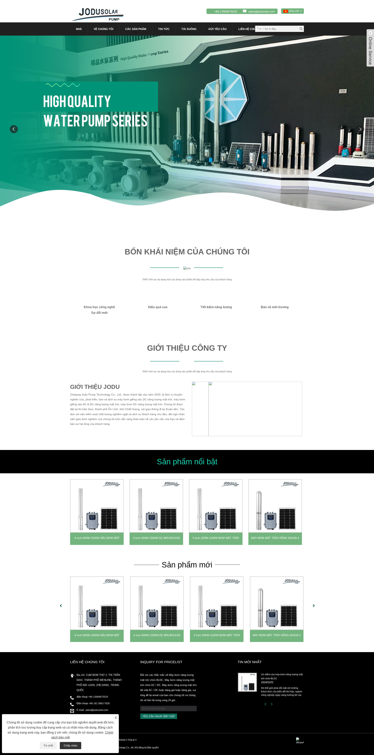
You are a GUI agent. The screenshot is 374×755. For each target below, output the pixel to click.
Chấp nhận (70, 745)
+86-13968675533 (98, 696)
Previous (14, 129)
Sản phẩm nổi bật (187, 461)
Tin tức (163, 29)
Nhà (79, 29)
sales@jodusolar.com (261, 11)
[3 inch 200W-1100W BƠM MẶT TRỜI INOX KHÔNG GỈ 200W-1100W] (215, 505)
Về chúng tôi (103, 29)
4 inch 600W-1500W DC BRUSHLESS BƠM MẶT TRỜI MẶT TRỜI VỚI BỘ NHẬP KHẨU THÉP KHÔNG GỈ (156, 539)
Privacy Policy (127, 740)
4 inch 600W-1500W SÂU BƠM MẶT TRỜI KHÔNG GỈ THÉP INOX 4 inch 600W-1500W (97, 539)
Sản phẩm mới (187, 564)
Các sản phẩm (135, 29)
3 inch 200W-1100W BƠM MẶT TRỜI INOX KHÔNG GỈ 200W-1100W (216, 539)
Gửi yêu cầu (217, 29)
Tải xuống (189, 29)
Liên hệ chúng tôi (251, 29)
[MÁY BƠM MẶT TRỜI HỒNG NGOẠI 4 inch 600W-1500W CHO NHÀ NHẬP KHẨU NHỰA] (275, 505)
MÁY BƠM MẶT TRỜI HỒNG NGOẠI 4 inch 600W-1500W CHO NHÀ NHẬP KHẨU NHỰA (275, 539)
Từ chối (48, 745)
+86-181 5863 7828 (99, 703)
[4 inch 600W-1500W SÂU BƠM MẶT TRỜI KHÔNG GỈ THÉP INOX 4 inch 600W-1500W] (96, 505)
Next (360, 129)
